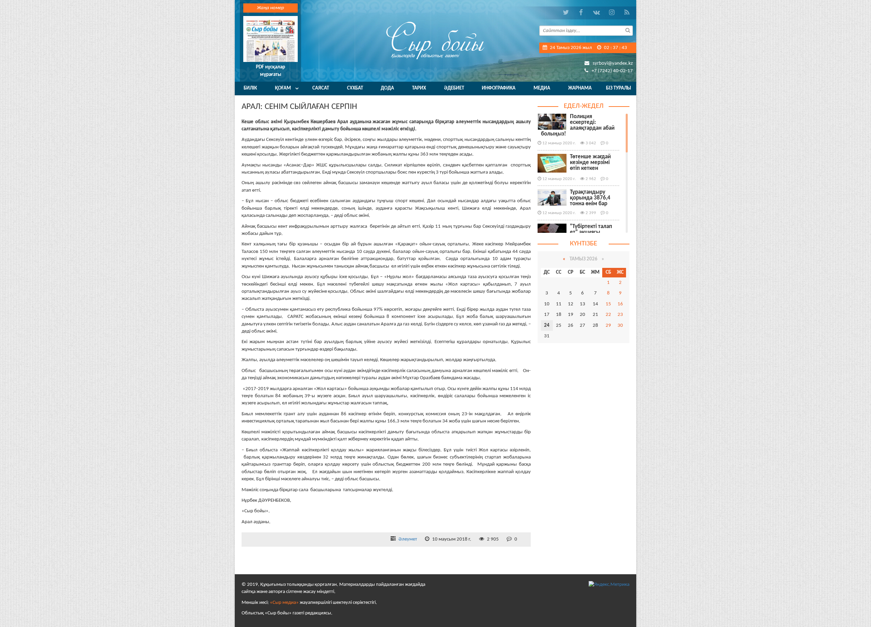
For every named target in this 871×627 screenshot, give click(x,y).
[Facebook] (581, 13)
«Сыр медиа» (284, 602)
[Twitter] (566, 13)
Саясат (320, 88)
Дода (387, 88)
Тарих (419, 88)
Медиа (541, 88)
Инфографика (498, 88)
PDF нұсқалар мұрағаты (270, 71)
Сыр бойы (435, 40)
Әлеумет (407, 539)
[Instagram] (612, 13)
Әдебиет (454, 88)
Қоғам (283, 88)
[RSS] (627, 13)
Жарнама (580, 88)
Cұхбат (355, 88)
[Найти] (628, 30)
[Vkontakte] (596, 13)
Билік (250, 88)
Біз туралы (618, 88)
